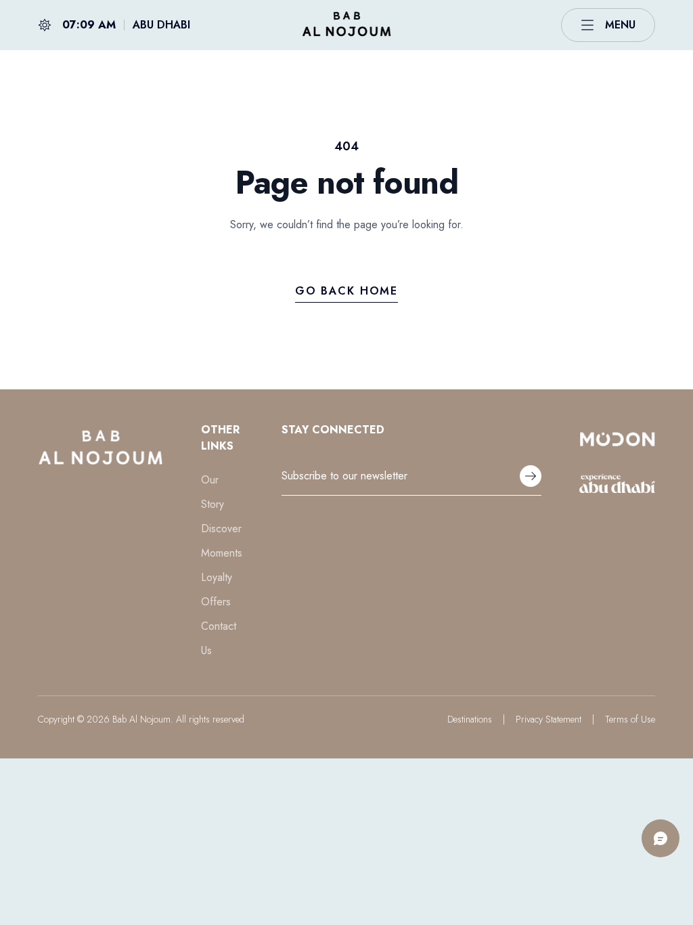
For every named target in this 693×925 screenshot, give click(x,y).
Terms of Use (630, 719)
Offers (216, 601)
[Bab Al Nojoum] (346, 25)
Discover (221, 528)
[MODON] (617, 439)
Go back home (346, 291)
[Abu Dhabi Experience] (617, 483)
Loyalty (216, 577)
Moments (221, 553)
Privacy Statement (548, 719)
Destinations (469, 719)
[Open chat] (660, 838)
